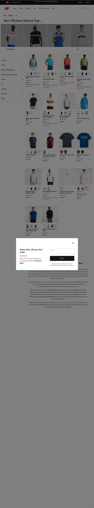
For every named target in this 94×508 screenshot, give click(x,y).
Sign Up (62, 258)
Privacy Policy (58, 265)
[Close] (72, 243)
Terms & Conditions (68, 265)
